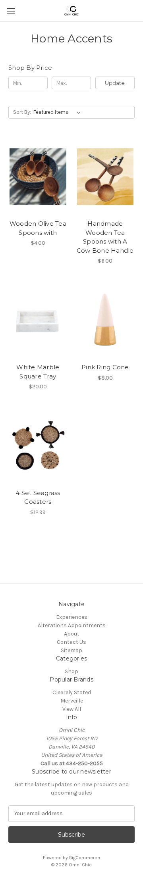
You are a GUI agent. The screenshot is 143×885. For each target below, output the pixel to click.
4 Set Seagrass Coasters (37, 497)
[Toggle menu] (11, 11)
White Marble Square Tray (37, 371)
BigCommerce (84, 857)
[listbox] (58, 112)
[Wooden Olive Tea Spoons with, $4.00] (38, 176)
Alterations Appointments (72, 625)
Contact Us (71, 642)
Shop (71, 671)
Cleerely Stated (71, 692)
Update (115, 83)
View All (71, 709)
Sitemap (71, 650)
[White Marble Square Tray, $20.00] (38, 320)
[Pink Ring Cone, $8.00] (105, 320)
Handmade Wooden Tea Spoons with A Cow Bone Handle (105, 237)
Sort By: (22, 112)
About (71, 633)
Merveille (71, 700)
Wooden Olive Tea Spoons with (38, 228)
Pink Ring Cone (105, 367)
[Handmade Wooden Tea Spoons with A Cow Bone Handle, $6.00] (105, 176)
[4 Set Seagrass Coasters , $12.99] (38, 446)
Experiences (71, 617)
